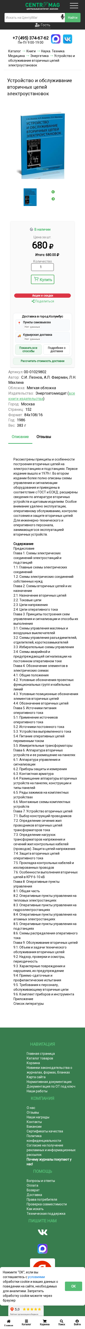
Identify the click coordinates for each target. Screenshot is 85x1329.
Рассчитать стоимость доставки (42, 361)
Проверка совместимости (47, 1204)
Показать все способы (28, 349)
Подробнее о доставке (56, 349)
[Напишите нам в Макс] (55, 39)
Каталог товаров (40, 1058)
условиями (36, 1277)
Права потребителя (42, 1199)
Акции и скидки (42, 295)
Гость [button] (45, 25)
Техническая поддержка (46, 1213)
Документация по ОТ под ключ (51, 1086)
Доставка (34, 1195)
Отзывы (44, 436)
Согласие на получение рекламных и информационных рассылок (51, 1150)
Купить (46, 280)
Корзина (33, 1063)
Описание (20, 436)
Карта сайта (36, 1077)
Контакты (34, 1122)
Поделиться (44, 301)
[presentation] (53, 191)
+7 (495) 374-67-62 (31, 37)
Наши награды (38, 1117)
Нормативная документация (49, 1082)
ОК (73, 1286)
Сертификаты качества (45, 1131)
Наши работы (37, 1091)
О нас (31, 1108)
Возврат (33, 1190)
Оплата (32, 1185)
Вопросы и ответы (41, 1181)
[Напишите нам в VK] (67, 39)
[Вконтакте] (42, 1232)
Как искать (35, 1209)
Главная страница (41, 1053)
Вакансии (34, 1126)
